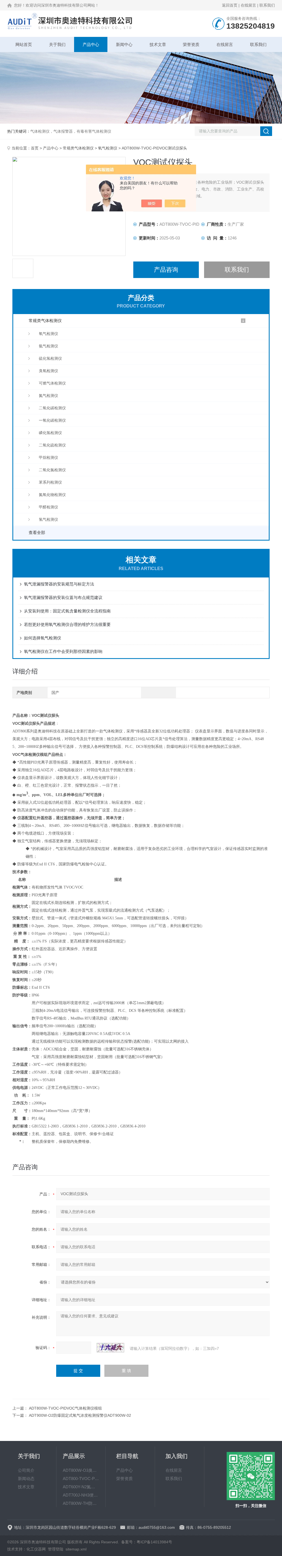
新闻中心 (124, 44)
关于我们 (57, 44)
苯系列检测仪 (50, 482)
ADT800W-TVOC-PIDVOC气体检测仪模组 (65, 1408)
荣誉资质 (191, 44)
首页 (35, 148)
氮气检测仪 (48, 395)
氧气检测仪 (107, 148)
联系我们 (267, 5)
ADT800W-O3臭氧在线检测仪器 (81, 1470)
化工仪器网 (36, 1549)
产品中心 (91, 44)
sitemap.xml (76, 1549)
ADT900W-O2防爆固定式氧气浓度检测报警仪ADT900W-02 (80, 1415)
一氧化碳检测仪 (52, 420)
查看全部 (37, 532)
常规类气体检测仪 (78, 148)
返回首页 (229, 5)
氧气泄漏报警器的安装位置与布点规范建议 (63, 597)
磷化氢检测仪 (50, 432)
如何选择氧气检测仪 (42, 638)
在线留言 (248, 5)
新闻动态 (26, 1478)
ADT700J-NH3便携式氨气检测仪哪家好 (81, 1495)
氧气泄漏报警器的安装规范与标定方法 (59, 584)
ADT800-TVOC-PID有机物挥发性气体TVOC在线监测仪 (81, 1478)
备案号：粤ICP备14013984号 (146, 1542)
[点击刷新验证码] (110, 1347)
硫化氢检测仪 (50, 358)
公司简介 (26, 1470)
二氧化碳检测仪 (52, 408)
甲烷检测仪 (48, 457)
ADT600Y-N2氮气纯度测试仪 (81, 1486)
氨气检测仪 (48, 346)
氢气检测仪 (48, 519)
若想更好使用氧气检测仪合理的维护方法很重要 (67, 624)
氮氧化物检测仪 (52, 494)
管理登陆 (55, 1549)
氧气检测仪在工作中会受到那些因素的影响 (63, 651)
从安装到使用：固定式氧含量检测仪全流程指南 (67, 611)
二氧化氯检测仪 (52, 470)
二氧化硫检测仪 (52, 445)
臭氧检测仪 (48, 371)
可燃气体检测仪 (52, 383)
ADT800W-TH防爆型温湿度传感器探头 (81, 1503)
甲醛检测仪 (48, 507)
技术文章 (158, 44)
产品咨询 (166, 269)
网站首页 (23, 44)
